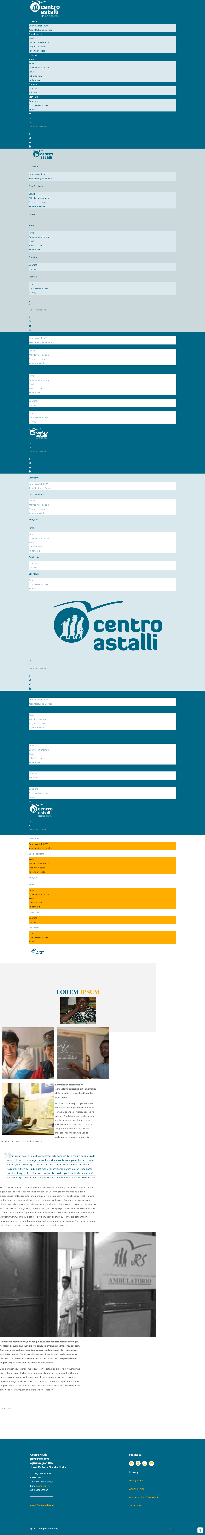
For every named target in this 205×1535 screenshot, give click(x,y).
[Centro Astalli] (45, 17)
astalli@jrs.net (44, 1486)
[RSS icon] (171, 1529)
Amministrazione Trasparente (144, 1497)
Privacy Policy (136, 1480)
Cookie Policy (136, 1505)
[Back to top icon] (186, 1529)
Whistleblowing (136, 1489)
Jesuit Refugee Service (42, 1505)
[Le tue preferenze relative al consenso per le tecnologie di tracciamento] (200, 1530)
